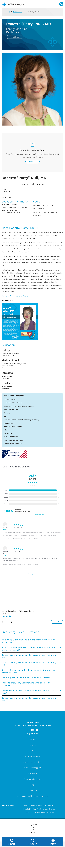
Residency (33, 739)
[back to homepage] (11, 12)
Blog (32, 785)
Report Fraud (32, 734)
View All (57, 622)
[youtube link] (37, 730)
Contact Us (32, 790)
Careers (32, 745)
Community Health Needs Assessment (32, 796)
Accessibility (32, 832)
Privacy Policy (32, 830)
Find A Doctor (17, 12)
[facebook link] (28, 730)
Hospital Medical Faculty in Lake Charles (39, 809)
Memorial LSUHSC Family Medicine (40, 812)
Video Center (32, 773)
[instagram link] (32, 730)
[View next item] (12, 622)
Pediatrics (12, 32)
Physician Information (32, 779)
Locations (32, 751)
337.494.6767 (6, 191)
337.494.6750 (6, 197)
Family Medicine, (17, 29)
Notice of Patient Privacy (32, 762)
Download (32, 162)
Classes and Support (32, 768)
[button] (63, 843)
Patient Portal (14, 37)
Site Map (32, 827)
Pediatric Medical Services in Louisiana (39, 805)
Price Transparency (32, 756)
